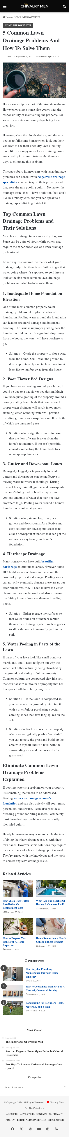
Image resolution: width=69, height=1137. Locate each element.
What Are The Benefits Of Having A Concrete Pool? (50, 902)
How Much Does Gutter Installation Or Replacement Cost (16, 904)
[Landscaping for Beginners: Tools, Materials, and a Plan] (13, 1008)
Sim (9, 56)
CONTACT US (43, 1114)
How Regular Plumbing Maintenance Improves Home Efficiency (42, 973)
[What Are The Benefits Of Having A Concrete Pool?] (51, 888)
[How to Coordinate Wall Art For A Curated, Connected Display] (13, 991)
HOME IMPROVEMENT (27, 17)
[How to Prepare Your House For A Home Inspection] (18, 926)
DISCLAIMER (56, 1119)
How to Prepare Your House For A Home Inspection (14, 941)
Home (8, 17)
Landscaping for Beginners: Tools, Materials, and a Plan (45, 1004)
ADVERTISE (27, 1114)
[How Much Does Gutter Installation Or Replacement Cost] (18, 888)
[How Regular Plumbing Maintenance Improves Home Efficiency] (13, 974)
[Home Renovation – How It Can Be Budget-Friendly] (51, 926)
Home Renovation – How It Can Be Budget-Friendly (51, 940)
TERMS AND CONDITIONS (31, 1119)
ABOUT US (12, 1114)
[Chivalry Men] (34, 6)
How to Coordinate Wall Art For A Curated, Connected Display (45, 988)
